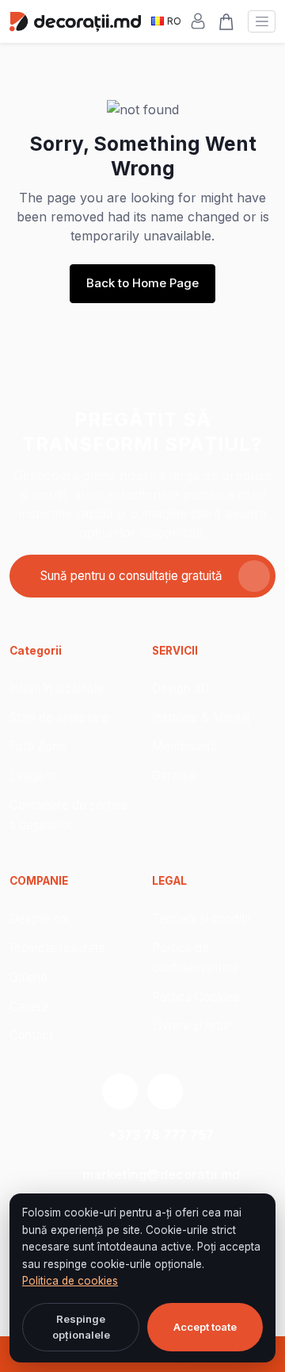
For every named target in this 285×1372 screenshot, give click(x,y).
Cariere (29, 1006)
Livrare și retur (191, 1025)
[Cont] (198, 21)
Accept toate (205, 1326)
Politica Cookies (196, 997)
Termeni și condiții (201, 918)
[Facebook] (165, 1091)
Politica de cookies (70, 1280)
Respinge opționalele (81, 1326)
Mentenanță (185, 746)
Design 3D (180, 688)
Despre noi (39, 918)
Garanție (174, 775)
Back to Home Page (142, 282)
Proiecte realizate (57, 947)
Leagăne (34, 775)
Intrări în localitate (57, 688)
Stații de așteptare (59, 717)
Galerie (29, 977)
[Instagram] (120, 1091)
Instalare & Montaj (200, 717)
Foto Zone (38, 746)
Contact (31, 1035)
